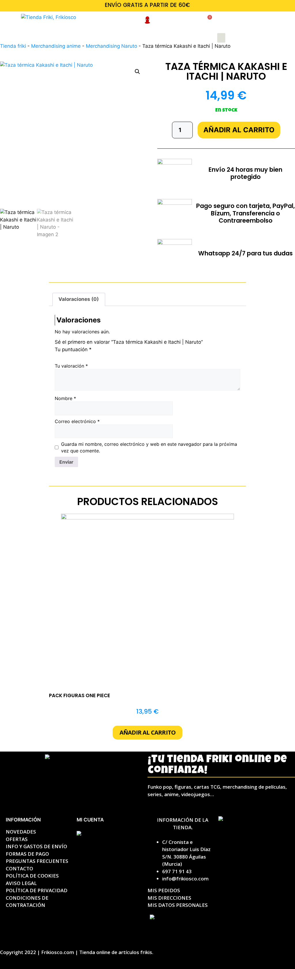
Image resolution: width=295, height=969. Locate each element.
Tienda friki (13, 46)
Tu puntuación (73, 349)
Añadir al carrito (239, 130)
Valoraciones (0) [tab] (78, 299)
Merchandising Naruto (111, 46)
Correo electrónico (77, 421)
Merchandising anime (56, 46)
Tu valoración (71, 366)
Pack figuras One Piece (79, 695)
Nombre (65, 398)
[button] (221, 38)
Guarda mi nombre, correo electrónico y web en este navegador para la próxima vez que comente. (149, 447)
